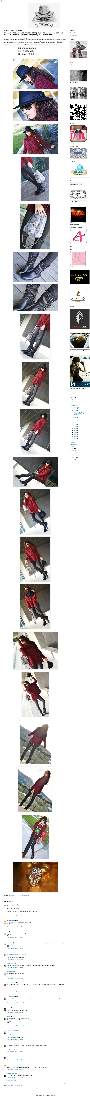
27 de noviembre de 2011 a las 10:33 (15, 1002)
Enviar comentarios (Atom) (16, 1085)
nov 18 (75, 422)
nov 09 (75, 432)
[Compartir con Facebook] (26, 895)
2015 (72, 395)
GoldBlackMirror (11, 963)
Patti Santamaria (11, 996)
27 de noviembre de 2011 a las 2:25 (15, 926)
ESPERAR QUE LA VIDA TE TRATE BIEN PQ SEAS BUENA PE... (79, 413)
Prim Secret (9, 942)
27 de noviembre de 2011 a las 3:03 (15, 959)
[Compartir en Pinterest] (28, 895)
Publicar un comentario (11, 1080)
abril (73, 453)
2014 (72, 397)
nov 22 (75, 419)
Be (7, 931)
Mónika (8, 1056)
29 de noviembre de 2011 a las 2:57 (15, 1059)
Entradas (73, 32)
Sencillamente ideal (11, 903)
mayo (73, 452)
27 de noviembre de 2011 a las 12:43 (15, 1025)
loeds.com (54, 39)
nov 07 (75, 434)
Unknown (9, 1064)
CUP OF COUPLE (11, 971)
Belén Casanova (11, 920)
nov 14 (75, 426)
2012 (72, 401)
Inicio (36, 1083)
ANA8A (8, 1007)
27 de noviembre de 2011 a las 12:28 (15, 1012)
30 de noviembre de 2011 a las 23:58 (15, 1069)
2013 (72, 399)
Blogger (53, 1095)
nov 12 (75, 428)
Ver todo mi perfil (73, 64)
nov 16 (75, 424)
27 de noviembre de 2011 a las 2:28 (15, 937)
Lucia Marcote (10, 952)
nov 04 (75, 438)
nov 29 (75, 408)
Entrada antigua (62, 1083)
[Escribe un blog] (24, 895)
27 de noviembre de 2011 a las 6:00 (15, 978)
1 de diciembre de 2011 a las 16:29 (15, 1077)
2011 (72, 403)
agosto (74, 446)
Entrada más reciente (9, 1083)
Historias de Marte (11, 982)
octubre (74, 442)
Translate (80, 184)
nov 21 (75, 421)
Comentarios (74, 35)
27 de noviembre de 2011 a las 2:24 (15, 915)
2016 (72, 394)
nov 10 (75, 430)
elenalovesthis (10, 1043)
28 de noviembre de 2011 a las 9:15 (15, 1051)
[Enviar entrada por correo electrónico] (20, 895)
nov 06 (75, 436)
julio (73, 448)
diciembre (74, 405)
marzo (73, 455)
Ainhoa (8, 1016)
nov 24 (75, 417)
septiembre (75, 444)
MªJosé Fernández (11, 1030)
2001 (72, 462)
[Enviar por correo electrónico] (22, 895)
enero (73, 459)
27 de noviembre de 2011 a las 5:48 (15, 967)
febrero (74, 457)
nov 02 (75, 440)
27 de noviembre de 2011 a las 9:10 (15, 991)
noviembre (74, 407)
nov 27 (75, 410)
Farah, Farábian (10, 1073)
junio (73, 450)
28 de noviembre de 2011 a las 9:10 (15, 1039)
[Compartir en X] (25, 895)
